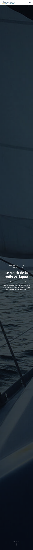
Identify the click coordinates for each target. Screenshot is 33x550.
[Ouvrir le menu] (29, 2)
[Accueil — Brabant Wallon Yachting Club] (8, 2)
